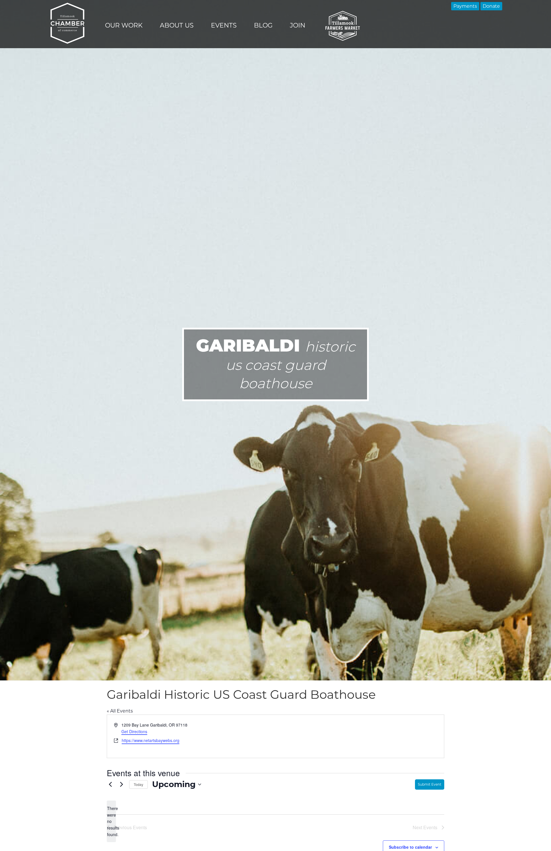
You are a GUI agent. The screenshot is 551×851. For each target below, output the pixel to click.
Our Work (124, 25)
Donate (491, 6)
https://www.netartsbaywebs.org (150, 740)
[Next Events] (121, 784)
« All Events (120, 711)
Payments (465, 6)
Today (138, 784)
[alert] (111, 821)
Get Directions (134, 731)
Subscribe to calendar (410, 847)
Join (297, 25)
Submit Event (429, 784)
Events (224, 25)
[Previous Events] (110, 784)
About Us (177, 25)
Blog (263, 25)
